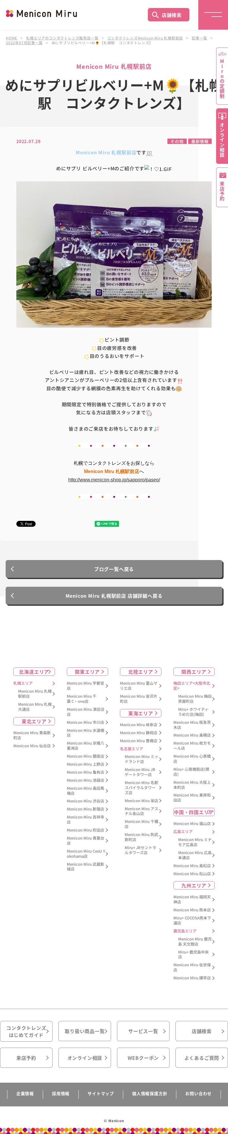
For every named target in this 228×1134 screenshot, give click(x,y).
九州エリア (193, 885)
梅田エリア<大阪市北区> (191, 686)
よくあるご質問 (201, 1057)
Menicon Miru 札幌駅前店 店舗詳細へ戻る (114, 595)
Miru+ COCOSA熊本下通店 (192, 921)
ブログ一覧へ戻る (114, 568)
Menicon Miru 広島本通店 (195, 855)
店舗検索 (172, 14)
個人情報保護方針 (149, 1093)
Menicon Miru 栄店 (141, 800)
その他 (176, 141)
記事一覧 (199, 38)
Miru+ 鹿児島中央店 (193, 955)
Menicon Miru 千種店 (141, 824)
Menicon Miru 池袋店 (85, 780)
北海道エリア (34, 671)
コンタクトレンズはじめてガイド (26, 1031)
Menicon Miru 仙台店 (32, 745)
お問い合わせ (198, 1093)
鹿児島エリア (185, 931)
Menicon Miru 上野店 (85, 764)
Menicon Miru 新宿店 (85, 809)
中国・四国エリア (194, 812)
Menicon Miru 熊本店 (192, 910)
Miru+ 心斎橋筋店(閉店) (191, 772)
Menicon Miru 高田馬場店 (85, 791)
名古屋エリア (131, 748)
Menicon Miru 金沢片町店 (138, 699)
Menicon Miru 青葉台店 (85, 841)
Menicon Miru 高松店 (192, 865)
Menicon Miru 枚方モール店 (192, 746)
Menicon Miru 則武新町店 (141, 837)
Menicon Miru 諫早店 (192, 978)
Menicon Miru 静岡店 (138, 732)
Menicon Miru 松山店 (192, 873)
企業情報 (25, 1093)
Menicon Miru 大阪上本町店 (192, 785)
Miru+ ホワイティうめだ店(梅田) (193, 712)
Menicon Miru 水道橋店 (85, 733)
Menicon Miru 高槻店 (192, 735)
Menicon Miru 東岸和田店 (192, 798)
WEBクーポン (143, 1057)
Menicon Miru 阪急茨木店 (192, 725)
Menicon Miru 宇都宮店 (85, 686)
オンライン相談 (84, 1057)
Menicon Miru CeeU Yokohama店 (86, 854)
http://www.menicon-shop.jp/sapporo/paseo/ (114, 479)
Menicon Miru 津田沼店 (85, 712)
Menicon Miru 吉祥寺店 (85, 820)
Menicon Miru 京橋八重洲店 (85, 746)
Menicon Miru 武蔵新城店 (85, 867)
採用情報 (60, 1093)
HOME (11, 38)
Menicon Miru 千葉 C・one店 (81, 699)
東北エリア (34, 721)
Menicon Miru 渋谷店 (85, 801)
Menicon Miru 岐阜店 (138, 724)
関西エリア (193, 671)
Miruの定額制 (222, 79)
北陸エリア (140, 671)
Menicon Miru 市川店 (85, 722)
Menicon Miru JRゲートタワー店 (140, 772)
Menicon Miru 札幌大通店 (35, 707)
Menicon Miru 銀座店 (85, 756)
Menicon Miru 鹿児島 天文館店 (195, 942)
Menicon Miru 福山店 (192, 823)
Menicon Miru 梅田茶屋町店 (195, 699)
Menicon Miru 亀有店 (85, 772)
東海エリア (140, 713)
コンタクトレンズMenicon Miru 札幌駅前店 (145, 38)
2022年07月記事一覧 (24, 42)
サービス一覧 (143, 1031)
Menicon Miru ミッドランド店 (141, 759)
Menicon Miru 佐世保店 (192, 967)
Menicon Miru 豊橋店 (138, 740)
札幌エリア (23, 683)
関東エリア (87, 671)
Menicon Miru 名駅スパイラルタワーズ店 (141, 787)
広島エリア (183, 831)
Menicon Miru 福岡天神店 (192, 899)
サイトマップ (101, 1093)
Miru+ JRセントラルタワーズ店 (140, 850)
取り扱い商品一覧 (84, 1031)
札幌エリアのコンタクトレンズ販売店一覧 (62, 38)
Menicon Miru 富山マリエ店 (138, 686)
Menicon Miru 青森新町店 (32, 735)
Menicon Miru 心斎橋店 (192, 759)
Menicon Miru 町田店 (85, 830)
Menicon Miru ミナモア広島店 (195, 842)
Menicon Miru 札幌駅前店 (35, 694)
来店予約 (26, 1057)
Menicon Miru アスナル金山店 (141, 811)
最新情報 (200, 141)
